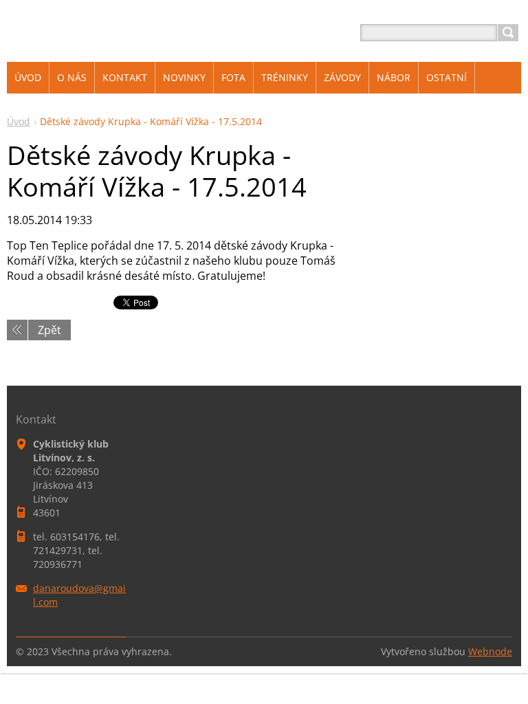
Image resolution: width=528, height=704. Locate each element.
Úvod (18, 121)
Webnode (490, 651)
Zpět (49, 330)
